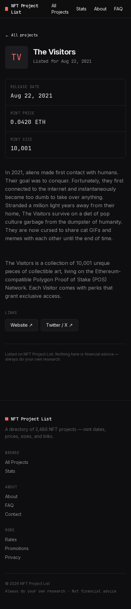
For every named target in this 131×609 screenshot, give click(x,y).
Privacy (13, 557)
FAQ (118, 8)
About (100, 8)
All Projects (60, 9)
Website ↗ (21, 325)
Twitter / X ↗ (59, 325)
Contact (13, 514)
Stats (81, 8)
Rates (11, 539)
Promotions (17, 548)
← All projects (21, 35)
